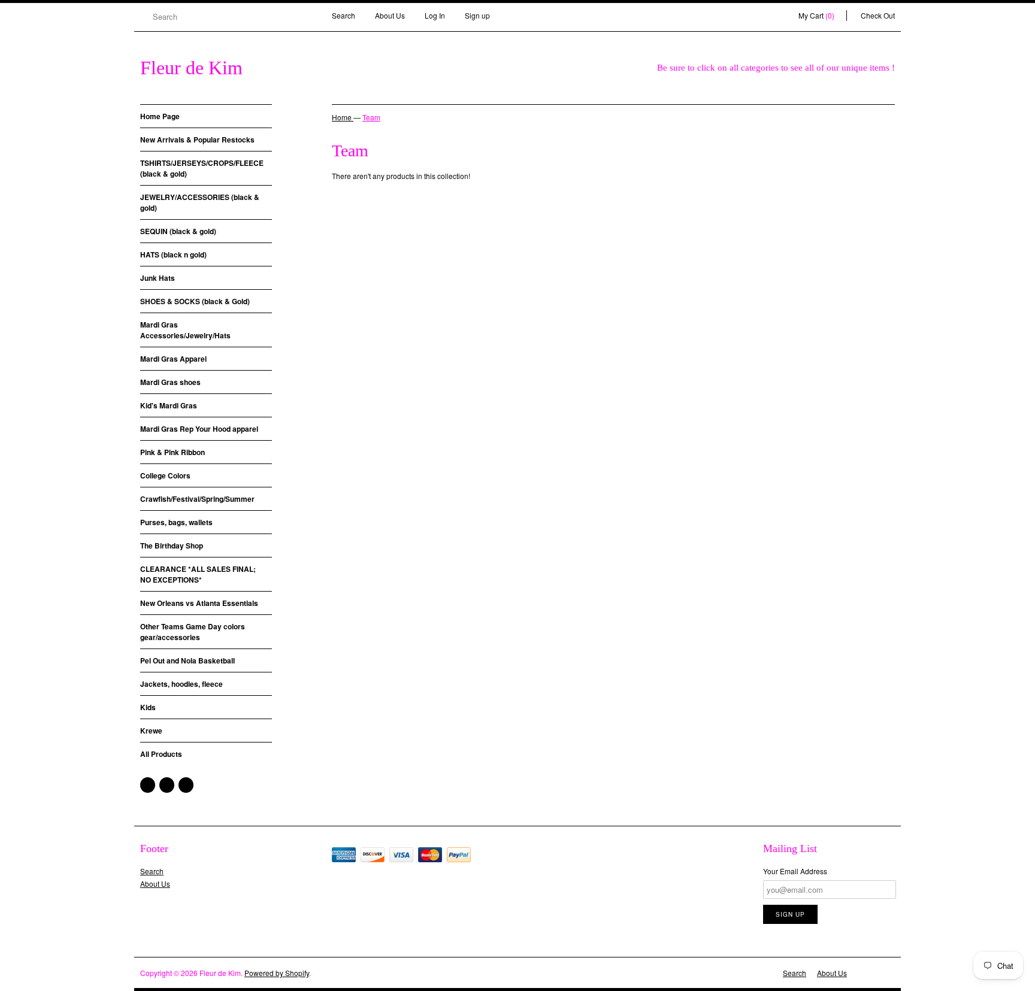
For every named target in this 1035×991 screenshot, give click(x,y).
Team (371, 117)
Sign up (477, 15)
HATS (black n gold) (173, 254)
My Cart (816, 15)
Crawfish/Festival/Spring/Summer (197, 498)
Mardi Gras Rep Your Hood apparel (199, 428)
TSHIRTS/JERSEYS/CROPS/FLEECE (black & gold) (202, 168)
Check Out (878, 15)
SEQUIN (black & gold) (178, 231)
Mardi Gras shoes (170, 382)
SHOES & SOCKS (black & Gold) (195, 301)
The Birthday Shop (171, 545)
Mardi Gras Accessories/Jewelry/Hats (185, 330)
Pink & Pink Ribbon (172, 452)
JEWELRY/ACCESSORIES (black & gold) (199, 202)
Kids (148, 707)
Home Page (160, 116)
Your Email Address (795, 871)
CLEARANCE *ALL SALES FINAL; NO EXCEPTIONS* (198, 574)
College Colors (165, 475)
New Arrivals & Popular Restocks (197, 139)
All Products (161, 753)
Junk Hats (157, 277)
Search (343, 15)
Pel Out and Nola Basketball (187, 660)
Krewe (151, 730)
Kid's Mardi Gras (168, 405)
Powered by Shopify (276, 973)
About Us (390, 15)
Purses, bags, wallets (176, 522)
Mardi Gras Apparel (173, 358)
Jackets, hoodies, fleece (181, 683)
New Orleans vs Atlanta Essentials (199, 603)
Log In (435, 15)
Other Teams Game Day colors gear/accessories (192, 632)
